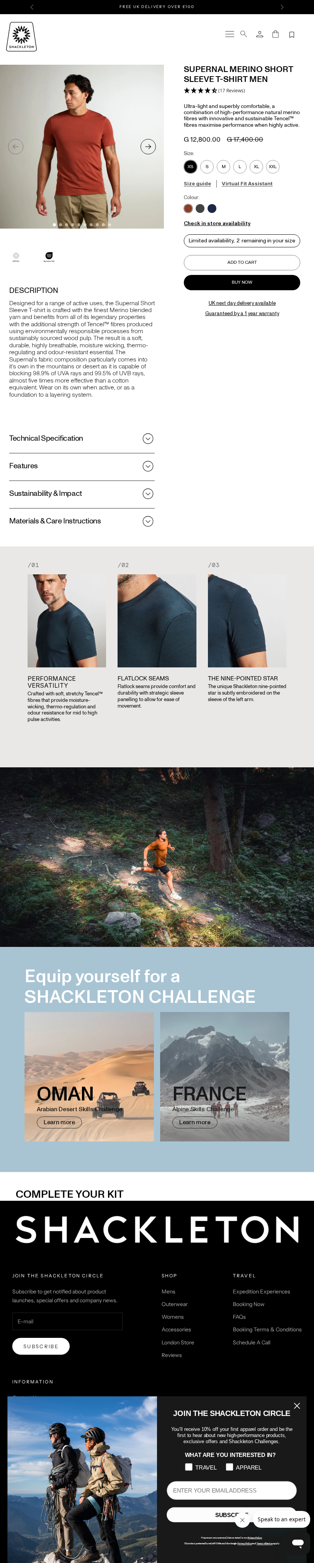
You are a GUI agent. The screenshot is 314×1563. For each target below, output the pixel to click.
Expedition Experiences (261, 1291)
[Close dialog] (297, 1405)
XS (190, 166)
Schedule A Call (251, 1342)
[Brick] (188, 208)
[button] (214, 91)
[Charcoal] (200, 208)
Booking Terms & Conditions (267, 1329)
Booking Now (249, 1304)
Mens (168, 1291)
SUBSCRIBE (232, 1515)
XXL (273, 166)
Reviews (172, 1355)
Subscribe (41, 1346)
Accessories (176, 1329)
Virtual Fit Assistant (247, 183)
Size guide (197, 183)
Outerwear (175, 1304)
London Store (178, 1342)
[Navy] (212, 208)
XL (256, 166)
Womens (173, 1316)
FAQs (239, 1316)
